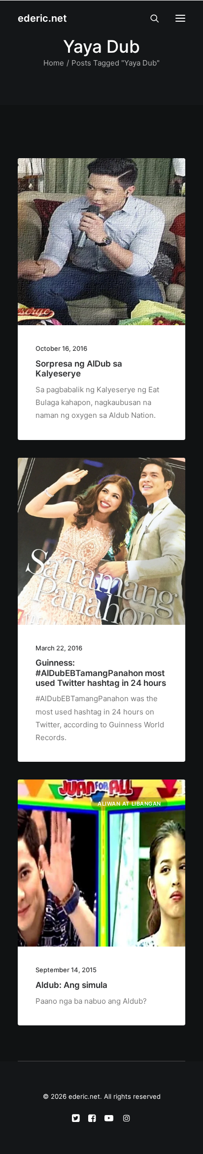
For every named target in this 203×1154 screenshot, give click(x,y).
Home (53, 63)
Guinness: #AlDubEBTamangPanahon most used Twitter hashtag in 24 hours (100, 673)
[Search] (150, 18)
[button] (180, 18)
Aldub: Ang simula (71, 985)
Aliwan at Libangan (129, 803)
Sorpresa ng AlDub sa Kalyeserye (78, 368)
